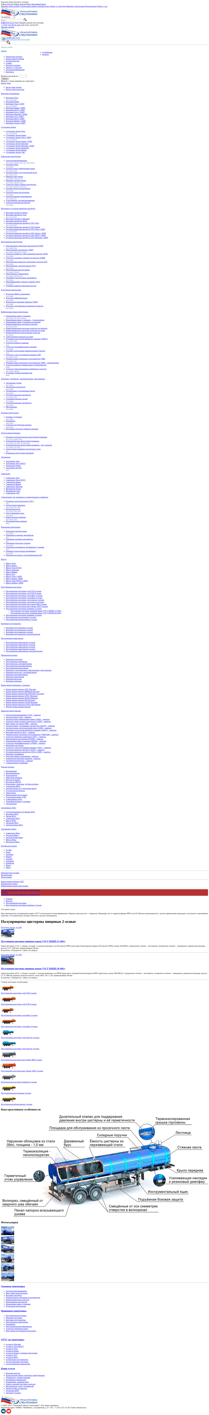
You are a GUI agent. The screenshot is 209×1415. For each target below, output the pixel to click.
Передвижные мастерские (11, 242)
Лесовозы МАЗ (12, 823)
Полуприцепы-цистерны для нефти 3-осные (24, 598)
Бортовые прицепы (14, 681)
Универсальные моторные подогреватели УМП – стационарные (32, 363)
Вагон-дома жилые (14, 87)
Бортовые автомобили (10, 94)
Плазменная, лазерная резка (17, 1382)
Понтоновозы (11, 775)
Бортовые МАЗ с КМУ (15, 119)
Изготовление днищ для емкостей (20, 1386)
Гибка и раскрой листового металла (20, 1384)
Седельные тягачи (8, 127)
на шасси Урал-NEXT (15, 1347)
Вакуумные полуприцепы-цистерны (21, 1331)
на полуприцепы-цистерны (17, 1362)
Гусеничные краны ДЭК (16, 797)
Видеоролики (91, 6)
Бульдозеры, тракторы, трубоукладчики (22, 784)
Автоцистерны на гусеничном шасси (21, 788)
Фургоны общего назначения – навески (22, 756)
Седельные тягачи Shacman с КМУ (20, 146)
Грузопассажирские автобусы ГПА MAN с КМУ (26, 235)
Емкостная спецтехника (11, 156)
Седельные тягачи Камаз (16, 135)
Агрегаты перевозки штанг (17, 1329)
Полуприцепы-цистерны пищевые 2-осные (24, 609)
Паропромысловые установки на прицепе (23, 322)
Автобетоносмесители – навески (19, 761)
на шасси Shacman (13, 1344)
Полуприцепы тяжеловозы (17, 1322)
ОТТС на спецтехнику (12, 1339)
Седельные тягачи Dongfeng (17, 148)
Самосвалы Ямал (13, 833)
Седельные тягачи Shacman (17, 144)
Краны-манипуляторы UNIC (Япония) (21, 696)
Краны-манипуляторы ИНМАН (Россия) (22, 692)
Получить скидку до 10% (11, 927)
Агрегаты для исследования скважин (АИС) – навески (28, 748)
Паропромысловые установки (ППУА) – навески (26, 741)
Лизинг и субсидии (57, 6)
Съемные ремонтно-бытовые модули (21, 286)
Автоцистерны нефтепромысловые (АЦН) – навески (28, 719)
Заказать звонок (7, 27)
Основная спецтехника (13, 1286)
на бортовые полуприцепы (17, 1360)
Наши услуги (8, 1368)
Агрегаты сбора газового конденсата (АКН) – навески (28, 721)
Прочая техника (7, 767)
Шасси (4, 559)
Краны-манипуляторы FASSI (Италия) (21, 702)
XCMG (9, 850)
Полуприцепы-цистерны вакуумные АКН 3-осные (27, 606)
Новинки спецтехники (75, 6)
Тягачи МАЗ (11, 816)
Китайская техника (9, 846)
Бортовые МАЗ (12, 814)
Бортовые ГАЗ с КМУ (15, 117)
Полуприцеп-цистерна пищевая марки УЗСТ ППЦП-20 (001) (36, 613)
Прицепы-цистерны (14, 659)
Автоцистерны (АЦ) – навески (18, 717)
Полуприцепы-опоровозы (16, 662)
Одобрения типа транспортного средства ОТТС (21, 895)
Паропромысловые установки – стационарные (25, 320)
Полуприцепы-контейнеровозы (19, 666)
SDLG (8, 868)
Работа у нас (102, 6)
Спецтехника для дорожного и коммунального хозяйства (24, 497)
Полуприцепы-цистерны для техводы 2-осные (25, 600)
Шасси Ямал (11, 840)
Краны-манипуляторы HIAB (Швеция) (22, 698)
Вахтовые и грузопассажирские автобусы (18, 209)
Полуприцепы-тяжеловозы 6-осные (20, 649)
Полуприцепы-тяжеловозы (12, 638)
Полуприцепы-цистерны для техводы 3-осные (25, 602)
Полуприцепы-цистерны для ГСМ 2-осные (23, 591)
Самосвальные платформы (17, 763)
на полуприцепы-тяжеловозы (18, 1364)
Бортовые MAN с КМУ (15, 110)
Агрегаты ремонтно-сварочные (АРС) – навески (26, 737)
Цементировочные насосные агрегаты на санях (25, 330)
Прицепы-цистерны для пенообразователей (24, 555)
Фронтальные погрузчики (16, 795)
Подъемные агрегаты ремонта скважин (22, 429)
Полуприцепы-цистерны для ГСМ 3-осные (23, 593)
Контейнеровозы (13, 773)
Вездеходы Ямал (12, 842)
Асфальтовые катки (14, 799)
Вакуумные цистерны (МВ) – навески (21, 724)
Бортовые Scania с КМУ (16, 123)
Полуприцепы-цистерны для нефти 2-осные (24, 596)
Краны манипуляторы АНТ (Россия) (21, 689)
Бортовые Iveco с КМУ (15, 112)
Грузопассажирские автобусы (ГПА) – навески (25, 750)
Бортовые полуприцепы (11, 624)
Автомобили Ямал (8, 829)
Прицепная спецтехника (13, 1311)
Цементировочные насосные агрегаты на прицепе (26, 328)
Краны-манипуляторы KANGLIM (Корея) (23, 705)
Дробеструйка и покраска (16, 1388)
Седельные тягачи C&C (15, 152)
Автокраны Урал (13, 461)
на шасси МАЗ (12, 1357)
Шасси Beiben (11, 572)
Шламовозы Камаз (13, 489)
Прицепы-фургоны (14, 679)
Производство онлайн (10, 6)
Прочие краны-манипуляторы (18, 707)
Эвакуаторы (11, 793)
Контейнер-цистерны (14, 745)
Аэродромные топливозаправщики (20, 200)
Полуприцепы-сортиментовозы (19, 664)
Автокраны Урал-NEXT (16, 463)
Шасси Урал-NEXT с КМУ (17, 581)
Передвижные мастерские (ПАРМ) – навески (24, 739)
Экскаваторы (11, 804)
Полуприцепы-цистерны (11, 587)
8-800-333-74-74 (7, 23)
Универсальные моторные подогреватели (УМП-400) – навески (32, 735)
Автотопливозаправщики (16, 1291)
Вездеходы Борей (13, 780)
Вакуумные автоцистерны (17, 1293)
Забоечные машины (14, 778)
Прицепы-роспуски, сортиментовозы (21, 672)
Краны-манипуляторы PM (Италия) (20, 700)
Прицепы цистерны (14, 1318)
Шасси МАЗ (11, 821)
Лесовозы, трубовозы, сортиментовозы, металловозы (23, 379)
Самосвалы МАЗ (13, 818)
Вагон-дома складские (15, 89)
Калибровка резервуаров (16, 1380)
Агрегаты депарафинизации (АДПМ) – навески (25, 743)
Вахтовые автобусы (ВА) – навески (20, 732)
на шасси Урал (12, 1349)
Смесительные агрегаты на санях (19, 337)
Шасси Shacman (12, 570)
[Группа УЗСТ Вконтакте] (3, 1413)
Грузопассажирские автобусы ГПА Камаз (23, 227)
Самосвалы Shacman (14, 487)
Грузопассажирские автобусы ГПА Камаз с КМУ (26, 233)
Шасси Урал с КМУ (14, 576)
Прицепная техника (9, 655)
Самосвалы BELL (13, 786)
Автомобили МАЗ (8, 808)
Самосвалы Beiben (13, 484)
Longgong (10, 861)
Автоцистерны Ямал (14, 838)
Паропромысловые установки (18, 1304)
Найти (4, 51)
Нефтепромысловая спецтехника (14, 312)
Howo (8, 865)
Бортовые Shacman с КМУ (16, 114)
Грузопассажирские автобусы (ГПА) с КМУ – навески (28, 752)
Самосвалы (5, 474)
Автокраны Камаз (13, 466)
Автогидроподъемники (10, 433)
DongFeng (10, 863)
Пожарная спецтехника (10, 527)
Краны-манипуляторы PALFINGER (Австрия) (25, 694)
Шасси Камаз (11, 566)
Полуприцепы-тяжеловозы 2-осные (20, 642)
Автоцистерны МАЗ (14, 825)
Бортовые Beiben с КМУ (16, 121)
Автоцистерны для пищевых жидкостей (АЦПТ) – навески (30, 726)
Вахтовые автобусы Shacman (18, 219)
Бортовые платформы (15, 754)
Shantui (9, 857)
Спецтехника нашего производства (34, 6)
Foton (8, 852)
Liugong (9, 859)
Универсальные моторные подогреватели (23, 1298)
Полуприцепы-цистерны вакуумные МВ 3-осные (26, 604)
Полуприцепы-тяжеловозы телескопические (24, 651)
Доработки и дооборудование (18, 1378)
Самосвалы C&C (13, 493)
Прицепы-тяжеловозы (15, 677)
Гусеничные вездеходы (15, 791)
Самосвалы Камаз (13, 482)
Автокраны (5, 457)
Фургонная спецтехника (11, 290)
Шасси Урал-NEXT (14, 568)
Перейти (5, 79)
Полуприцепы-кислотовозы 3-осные (21, 617)
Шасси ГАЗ (10, 574)
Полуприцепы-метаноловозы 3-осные (21, 619)
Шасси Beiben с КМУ (14, 583)
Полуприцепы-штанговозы (17, 668)
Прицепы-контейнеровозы (17, 675)
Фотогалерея (6, 877)
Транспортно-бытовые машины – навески (23, 758)
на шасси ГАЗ (11, 1355)
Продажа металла (13, 1373)
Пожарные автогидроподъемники (20, 453)
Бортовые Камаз (12, 102)
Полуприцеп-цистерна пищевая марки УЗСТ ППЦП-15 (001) (36, 611)
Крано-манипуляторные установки (15, 685)
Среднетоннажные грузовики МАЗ (20, 812)
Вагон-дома (6, 83)
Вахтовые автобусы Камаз (16, 213)
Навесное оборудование (11, 711)
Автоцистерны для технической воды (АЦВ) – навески (29, 728)
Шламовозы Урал (13, 491)
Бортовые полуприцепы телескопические (23, 634)
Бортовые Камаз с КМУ (15, 108)
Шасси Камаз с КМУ (14, 579)
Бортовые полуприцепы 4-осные (19, 632)
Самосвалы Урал (13, 478)
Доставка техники (13, 1393)
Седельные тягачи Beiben (16, 150)
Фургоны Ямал (12, 835)
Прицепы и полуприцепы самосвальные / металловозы (28, 670)
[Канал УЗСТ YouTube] (8, 1413)
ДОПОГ (4, 892)
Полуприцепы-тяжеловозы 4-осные (20, 647)
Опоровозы (10, 1324)
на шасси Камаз (12, 1351)
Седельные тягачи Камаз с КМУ (19, 141)
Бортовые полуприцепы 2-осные (19, 628)
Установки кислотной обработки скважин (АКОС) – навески (31, 730)
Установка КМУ (12, 1391)
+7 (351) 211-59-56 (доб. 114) (12, 25)
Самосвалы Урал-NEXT (16, 480)
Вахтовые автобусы (14, 1295)
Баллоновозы (11, 771)
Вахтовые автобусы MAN (16, 221)
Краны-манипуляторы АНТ (12, 882)
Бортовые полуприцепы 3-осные (19, 630)
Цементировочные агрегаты (17, 1300)
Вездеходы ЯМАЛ (13, 782)
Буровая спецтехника (10, 413)
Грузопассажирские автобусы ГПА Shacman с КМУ (27, 238)
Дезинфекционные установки (18, 802)
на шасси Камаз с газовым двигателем (21, 1353)
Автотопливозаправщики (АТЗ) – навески (23, 715)
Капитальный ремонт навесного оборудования (20, 890)
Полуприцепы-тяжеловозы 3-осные (20, 645)
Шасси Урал (11, 563)
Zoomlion (9, 854)
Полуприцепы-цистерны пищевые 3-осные (24, 615)
